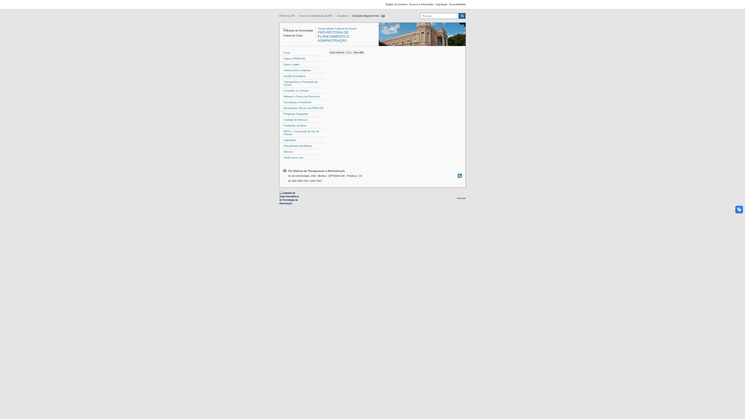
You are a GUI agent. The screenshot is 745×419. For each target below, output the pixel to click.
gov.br (286, 4)
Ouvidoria (342, 15)
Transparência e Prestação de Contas (300, 83)
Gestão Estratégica (294, 76)
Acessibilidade (457, 4)
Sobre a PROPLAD (294, 58)
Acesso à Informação (421, 4)
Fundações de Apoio (295, 125)
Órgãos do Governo (396, 4)
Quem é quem (292, 64)
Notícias (288, 151)
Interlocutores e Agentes (297, 70)
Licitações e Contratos (296, 90)
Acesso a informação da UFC (316, 15)
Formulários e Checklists (298, 102)
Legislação (441, 4)
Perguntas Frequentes (296, 114)
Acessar (461, 198)
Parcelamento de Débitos (298, 146)
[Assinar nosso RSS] (460, 175)
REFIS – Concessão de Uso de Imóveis (301, 133)
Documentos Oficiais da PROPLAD (303, 108)
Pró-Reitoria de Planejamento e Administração (333, 36)
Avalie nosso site (293, 157)
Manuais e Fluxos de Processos (302, 96)
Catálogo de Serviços (296, 119)
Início (287, 52)
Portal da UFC (287, 15)
